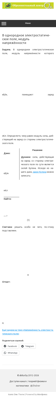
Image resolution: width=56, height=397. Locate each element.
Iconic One (13, 394)
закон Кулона (39, 172)
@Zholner (35, 385)
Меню (28, 23)
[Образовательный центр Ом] (28, 8)
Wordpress (42, 394)
